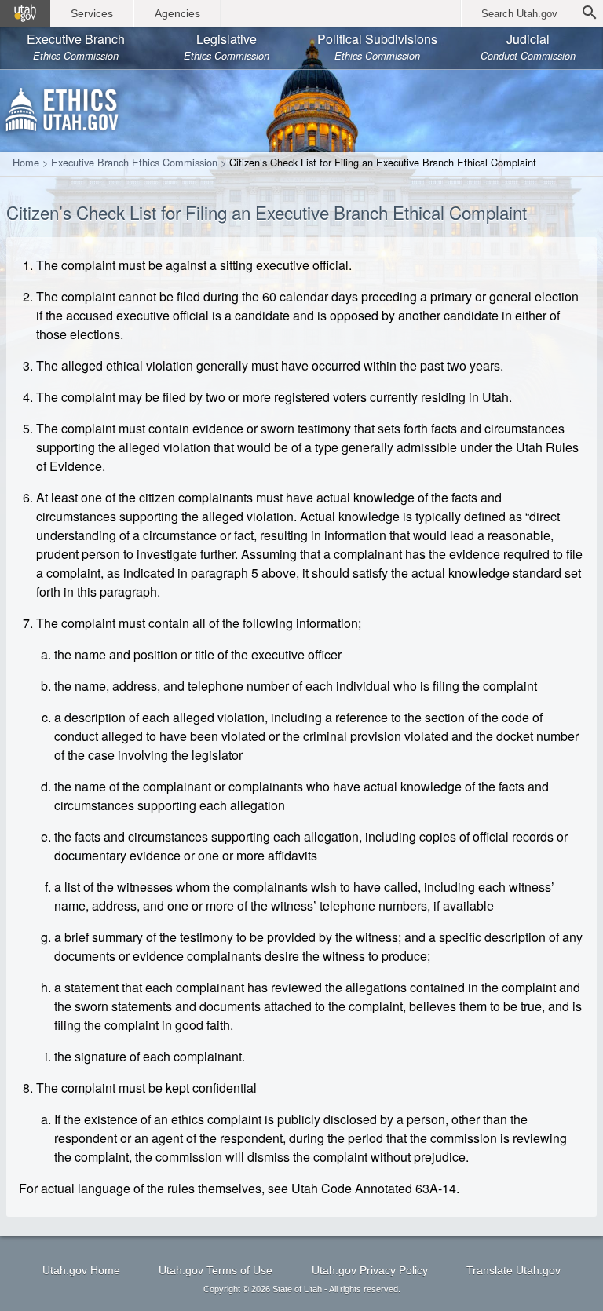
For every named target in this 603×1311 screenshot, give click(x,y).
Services (92, 13)
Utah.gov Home (81, 1270)
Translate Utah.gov (513, 1270)
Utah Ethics (63, 106)
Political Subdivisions (377, 46)
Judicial (528, 46)
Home (26, 163)
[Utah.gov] (25, 13)
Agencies (177, 13)
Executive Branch (76, 46)
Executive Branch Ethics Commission (134, 163)
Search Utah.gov (519, 14)
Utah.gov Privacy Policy (370, 1270)
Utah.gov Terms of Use (215, 1270)
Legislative (226, 46)
